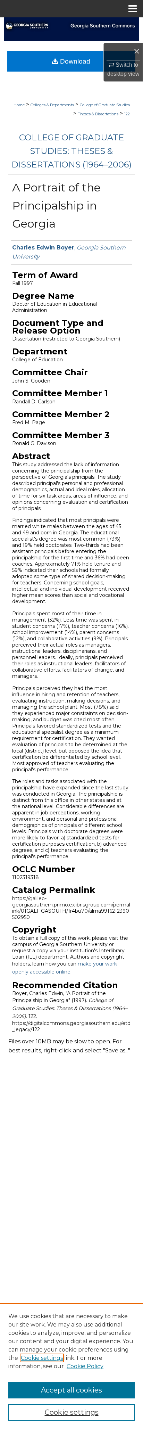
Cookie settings (42, 1358)
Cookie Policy (85, 1366)
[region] (71, 1366)
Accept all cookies (71, 1390)
